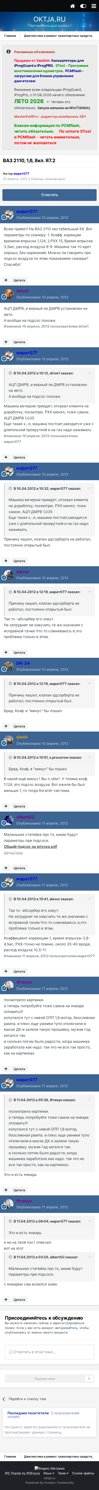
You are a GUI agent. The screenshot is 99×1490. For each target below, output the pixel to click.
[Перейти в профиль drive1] (8, 294)
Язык (47, 1473)
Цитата (19, 280)
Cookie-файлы (83, 1473)
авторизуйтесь (66, 1328)
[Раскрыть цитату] (11, 373)
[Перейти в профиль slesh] (8, 740)
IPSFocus (33, 1473)
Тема (62, 1473)
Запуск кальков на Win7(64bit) (63, 108)
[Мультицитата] (6, 280)
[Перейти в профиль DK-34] (8, 666)
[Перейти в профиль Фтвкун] (8, 985)
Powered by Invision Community (49, 1482)
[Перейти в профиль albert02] (8, 820)
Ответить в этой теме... (34, 1352)
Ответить (49, 194)
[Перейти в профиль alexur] (8, 575)
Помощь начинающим (48, 179)
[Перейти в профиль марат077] (8, 214)
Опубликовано (42, 218)
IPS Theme (13, 1473)
